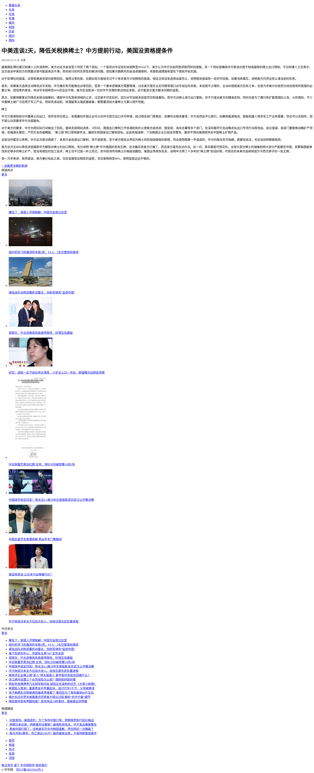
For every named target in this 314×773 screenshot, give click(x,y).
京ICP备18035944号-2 (29, 769)
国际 (12, 40)
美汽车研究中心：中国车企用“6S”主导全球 (36, 653)
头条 (12, 9)
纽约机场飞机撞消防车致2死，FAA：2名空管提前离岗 (43, 252)
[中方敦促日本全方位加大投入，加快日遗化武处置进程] (30, 614)
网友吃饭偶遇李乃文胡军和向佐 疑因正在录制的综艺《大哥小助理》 (53, 683)
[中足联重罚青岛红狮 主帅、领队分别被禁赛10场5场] (30, 457)
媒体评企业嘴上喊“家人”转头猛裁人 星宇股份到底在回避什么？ (49, 675)
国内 (12, 35)
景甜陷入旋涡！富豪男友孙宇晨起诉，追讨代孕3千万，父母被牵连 (51, 688)
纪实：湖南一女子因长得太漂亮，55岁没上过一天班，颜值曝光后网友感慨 (57, 372)
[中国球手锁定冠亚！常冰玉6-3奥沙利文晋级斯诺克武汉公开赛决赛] (30, 492)
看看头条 (14, 5)
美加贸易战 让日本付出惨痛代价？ (31, 574)
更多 (4, 174)
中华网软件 (27, 765)
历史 (12, 31)
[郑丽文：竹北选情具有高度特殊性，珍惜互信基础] (30, 325)
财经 (12, 27)
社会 (12, 14)
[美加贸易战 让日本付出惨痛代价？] (30, 567)
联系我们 (41, 765)
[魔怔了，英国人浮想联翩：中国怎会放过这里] (30, 205)
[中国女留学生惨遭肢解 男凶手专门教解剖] (30, 532)
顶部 (12, 758)
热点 (12, 749)
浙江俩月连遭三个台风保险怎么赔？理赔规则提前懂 (42, 679)
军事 (12, 18)
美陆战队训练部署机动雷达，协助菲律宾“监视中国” (42, 292)
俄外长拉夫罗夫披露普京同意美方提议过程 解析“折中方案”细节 (49, 697)
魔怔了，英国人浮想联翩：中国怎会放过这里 (38, 212)
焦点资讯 (7, 765)
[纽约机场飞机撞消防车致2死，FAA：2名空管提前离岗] (30, 245)
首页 (12, 740)
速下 (17, 765)
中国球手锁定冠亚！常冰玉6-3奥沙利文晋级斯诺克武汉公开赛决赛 (51, 499)
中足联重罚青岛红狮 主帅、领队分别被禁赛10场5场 (42, 464)
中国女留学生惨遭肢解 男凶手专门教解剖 (35, 539)
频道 (12, 744)
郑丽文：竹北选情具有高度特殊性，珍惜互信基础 (41, 332)
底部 (12, 753)
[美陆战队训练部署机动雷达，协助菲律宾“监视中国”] (30, 285)
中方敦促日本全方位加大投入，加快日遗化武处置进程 (43, 621)
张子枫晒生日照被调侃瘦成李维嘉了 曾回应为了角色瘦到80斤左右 (51, 692)
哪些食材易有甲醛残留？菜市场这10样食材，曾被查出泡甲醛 (48, 701)
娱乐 (12, 22)
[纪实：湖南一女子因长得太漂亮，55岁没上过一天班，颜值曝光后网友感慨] (30, 365)
